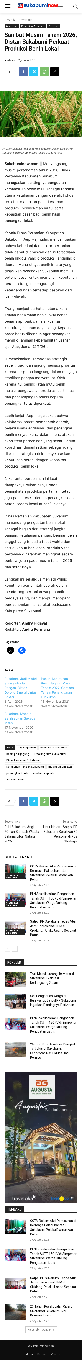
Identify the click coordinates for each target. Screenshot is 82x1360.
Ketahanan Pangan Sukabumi (25, 766)
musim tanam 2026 (60, 766)
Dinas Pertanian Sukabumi (23, 760)
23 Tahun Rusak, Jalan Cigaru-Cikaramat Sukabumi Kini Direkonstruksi (52, 1311)
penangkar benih (17, 773)
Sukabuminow (15, 779)
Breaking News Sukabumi (50, 754)
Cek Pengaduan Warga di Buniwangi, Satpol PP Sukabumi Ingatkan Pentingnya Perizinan (53, 1000)
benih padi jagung (17, 754)
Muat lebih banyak (39, 1330)
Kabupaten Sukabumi (33, 26)
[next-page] (15, 949)
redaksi (10, 60)
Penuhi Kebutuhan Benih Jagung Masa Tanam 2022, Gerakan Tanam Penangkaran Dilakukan (57, 688)
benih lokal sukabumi (53, 747)
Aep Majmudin (27, 747)
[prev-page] (7, 949)
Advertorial (26, 20)
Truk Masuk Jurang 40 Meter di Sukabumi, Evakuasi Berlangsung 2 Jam (52, 978)
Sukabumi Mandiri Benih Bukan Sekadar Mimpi (20, 718)
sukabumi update (43, 773)
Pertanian (54, 26)
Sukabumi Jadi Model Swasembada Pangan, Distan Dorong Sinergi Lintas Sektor (21, 688)
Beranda (10, 20)
